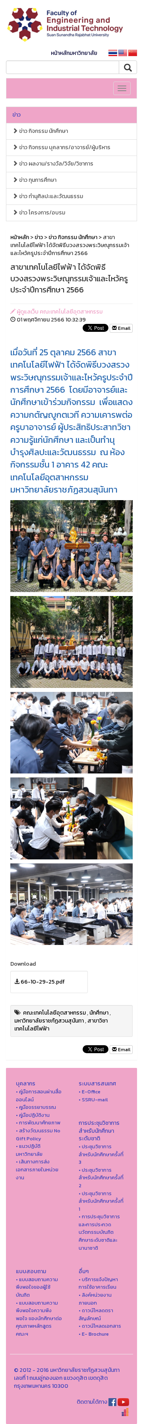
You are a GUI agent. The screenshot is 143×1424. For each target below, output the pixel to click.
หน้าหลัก (19, 237)
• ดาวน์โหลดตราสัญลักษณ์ (96, 1314)
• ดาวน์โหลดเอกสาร (100, 1326)
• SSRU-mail (93, 1099)
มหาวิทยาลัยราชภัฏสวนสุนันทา (49, 1021)
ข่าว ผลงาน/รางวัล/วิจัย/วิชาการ (55, 164)
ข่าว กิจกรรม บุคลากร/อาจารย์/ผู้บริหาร (64, 147)
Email (123, 328)
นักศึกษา (98, 1013)
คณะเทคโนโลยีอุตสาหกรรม (54, 1013)
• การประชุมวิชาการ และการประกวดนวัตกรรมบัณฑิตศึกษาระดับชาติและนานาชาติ (99, 1232)
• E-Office (89, 1091)
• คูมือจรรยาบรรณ (36, 1107)
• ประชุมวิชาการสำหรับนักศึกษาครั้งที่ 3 (101, 1154)
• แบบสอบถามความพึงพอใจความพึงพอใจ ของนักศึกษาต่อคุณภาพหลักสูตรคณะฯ (39, 1318)
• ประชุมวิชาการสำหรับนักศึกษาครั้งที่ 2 (101, 1177)
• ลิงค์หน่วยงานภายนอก (95, 1299)
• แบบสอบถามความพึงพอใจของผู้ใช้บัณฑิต (37, 1287)
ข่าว (16, 115)
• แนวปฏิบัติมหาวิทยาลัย (29, 1150)
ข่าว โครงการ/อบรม (41, 212)
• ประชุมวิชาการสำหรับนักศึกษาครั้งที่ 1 (101, 1201)
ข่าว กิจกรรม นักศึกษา (43, 131)
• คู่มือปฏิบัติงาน (33, 1115)
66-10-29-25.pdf (43, 982)
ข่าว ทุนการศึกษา (37, 180)
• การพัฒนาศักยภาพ (38, 1122)
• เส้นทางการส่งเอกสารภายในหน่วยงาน (37, 1169)
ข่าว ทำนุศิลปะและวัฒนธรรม (50, 196)
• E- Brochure (94, 1334)
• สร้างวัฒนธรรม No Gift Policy (38, 1134)
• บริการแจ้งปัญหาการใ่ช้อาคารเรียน (98, 1283)
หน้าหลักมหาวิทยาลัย (74, 53)
